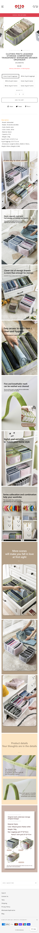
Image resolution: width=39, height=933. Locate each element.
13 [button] (27, 50)
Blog (3, 914)
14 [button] (29, 50)
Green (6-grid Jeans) (27, 81)
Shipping (4, 903)
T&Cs (3, 900)
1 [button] (10, 50)
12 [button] (26, 50)
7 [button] (18, 50)
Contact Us (5, 896)
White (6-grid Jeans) (11, 81)
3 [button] (13, 50)
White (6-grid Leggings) (28, 76)
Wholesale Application (8, 910)
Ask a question (8, 883)
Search (4, 893)
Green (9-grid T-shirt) (27, 86)
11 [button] (24, 50)
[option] (19, 15)
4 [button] (14, 50)
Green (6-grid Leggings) (10, 76)
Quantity (19, 90)
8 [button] (20, 50)
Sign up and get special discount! (14, 919)
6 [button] (17, 50)
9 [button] (21, 50)
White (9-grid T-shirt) (11, 86)
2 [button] (11, 50)
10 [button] (23, 50)
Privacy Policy (6, 907)
